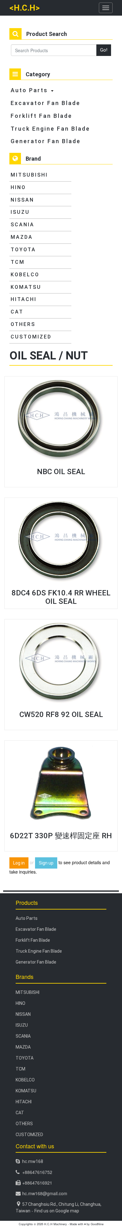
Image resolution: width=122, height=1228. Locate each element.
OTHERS (23, 324)
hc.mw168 (32, 1161)
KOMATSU (26, 287)
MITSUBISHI (29, 175)
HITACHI (24, 299)
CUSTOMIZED (31, 337)
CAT (17, 312)
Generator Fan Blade (46, 141)
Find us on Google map (56, 1210)
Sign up (46, 862)
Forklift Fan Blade (41, 116)
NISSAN (22, 200)
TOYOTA (23, 250)
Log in (19, 862)
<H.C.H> (24, 8)
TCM (18, 262)
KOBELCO (25, 275)
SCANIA (22, 225)
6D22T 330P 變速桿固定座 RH (61, 835)
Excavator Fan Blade (45, 103)
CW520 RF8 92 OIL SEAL (61, 714)
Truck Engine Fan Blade (50, 128)
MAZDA (22, 237)
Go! (103, 50)
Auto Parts (29, 90)
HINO (18, 187)
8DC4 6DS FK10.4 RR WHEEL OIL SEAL (61, 597)
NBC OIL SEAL (61, 471)
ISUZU (20, 212)
